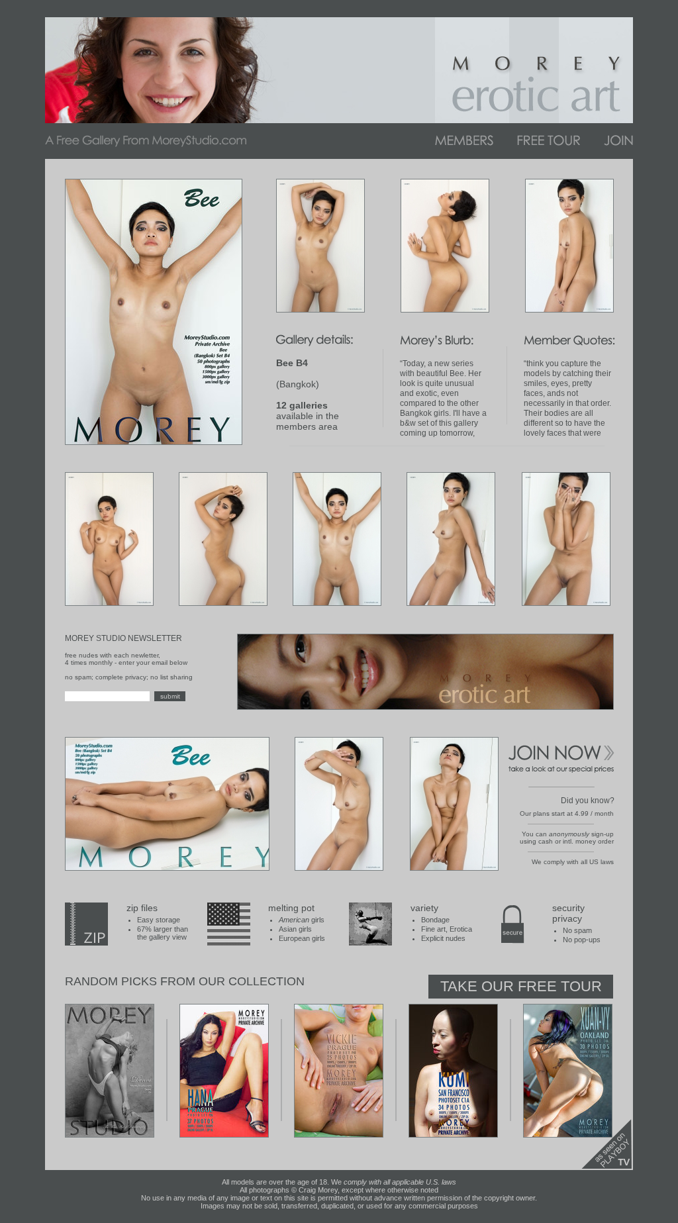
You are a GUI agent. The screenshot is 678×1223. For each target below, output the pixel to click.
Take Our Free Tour (521, 986)
